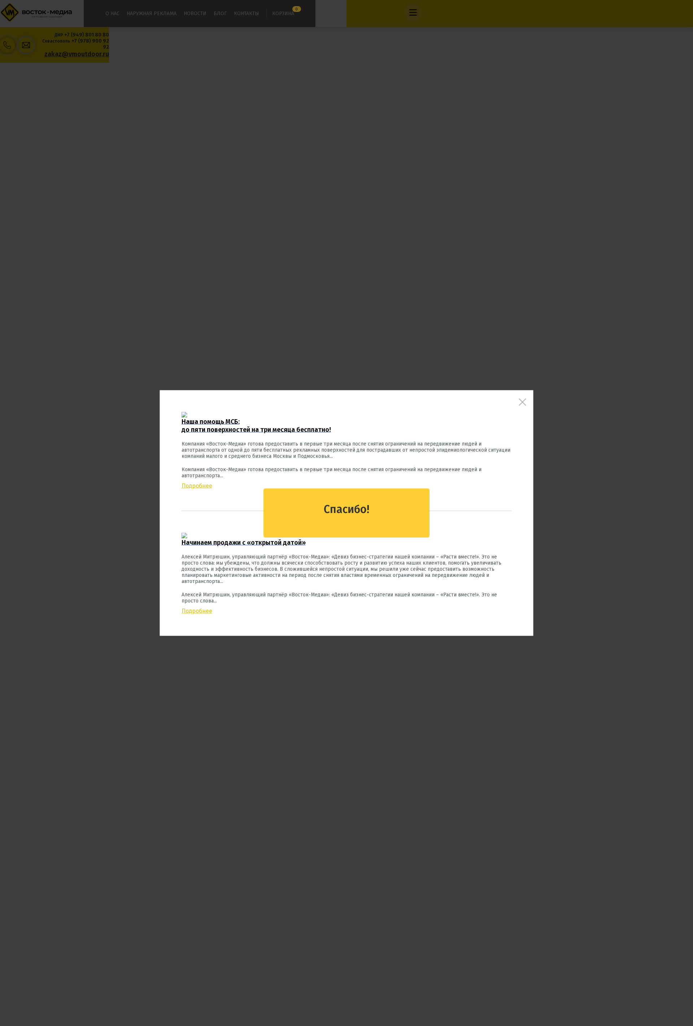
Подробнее (197, 485)
